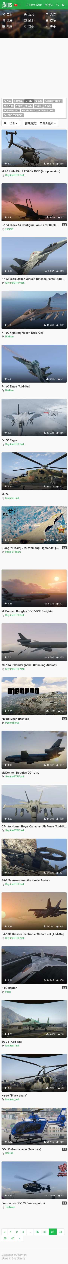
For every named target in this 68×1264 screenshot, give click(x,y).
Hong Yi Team (13, 551)
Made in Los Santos (13, 1258)
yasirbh (9, 229)
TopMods (10, 1207)
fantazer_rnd (12, 498)
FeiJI (8, 991)
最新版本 (39, 123)
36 (44, 1232)
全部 (10, 123)
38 (60, 1232)
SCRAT (9, 1153)
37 (52, 1232)
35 (37, 1232)
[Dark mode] (57, 4)
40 (12, 1238)
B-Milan (9, 336)
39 (5, 1238)
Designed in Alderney (14, 1254)
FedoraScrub (12, 722)
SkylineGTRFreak (15, 175)
